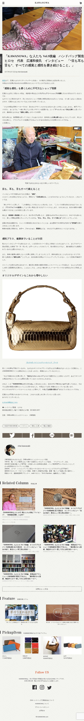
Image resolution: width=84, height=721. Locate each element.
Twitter (12, 435)
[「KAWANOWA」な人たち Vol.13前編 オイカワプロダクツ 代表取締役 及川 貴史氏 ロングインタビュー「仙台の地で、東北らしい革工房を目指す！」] (18, 542)
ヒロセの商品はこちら (10, 402)
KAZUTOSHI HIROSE (11, 426)
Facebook (32, 435)
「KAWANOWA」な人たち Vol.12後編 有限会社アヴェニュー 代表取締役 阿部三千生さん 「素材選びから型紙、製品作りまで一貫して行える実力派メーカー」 (62, 547)
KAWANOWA (42, 3)
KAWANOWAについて (42, 703)
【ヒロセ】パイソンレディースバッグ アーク (42, 362)
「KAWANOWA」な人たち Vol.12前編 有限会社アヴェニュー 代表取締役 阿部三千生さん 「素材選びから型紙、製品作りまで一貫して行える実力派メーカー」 (21, 576)
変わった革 (35, 426)
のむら (4, 656)
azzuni (45, 656)
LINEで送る (52, 435)
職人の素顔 (47, 426)
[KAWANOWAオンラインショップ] (81, 2)
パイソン (25, 426)
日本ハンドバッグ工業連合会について (42, 700)
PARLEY (25, 656)
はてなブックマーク (72, 435)
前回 (3, 80)
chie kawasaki (22, 72)
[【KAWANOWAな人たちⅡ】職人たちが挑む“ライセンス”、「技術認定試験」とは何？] (18, 510)
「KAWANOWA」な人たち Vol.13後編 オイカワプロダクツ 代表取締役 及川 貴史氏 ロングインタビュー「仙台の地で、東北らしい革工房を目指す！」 (62, 510)
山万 (65, 656)
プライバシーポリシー (42, 707)
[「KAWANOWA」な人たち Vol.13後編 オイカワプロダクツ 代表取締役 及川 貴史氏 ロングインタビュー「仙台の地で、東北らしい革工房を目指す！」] (59, 506)
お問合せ (42, 710)
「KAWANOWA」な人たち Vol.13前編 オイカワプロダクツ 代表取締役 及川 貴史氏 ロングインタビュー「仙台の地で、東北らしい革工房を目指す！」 (21, 547)
